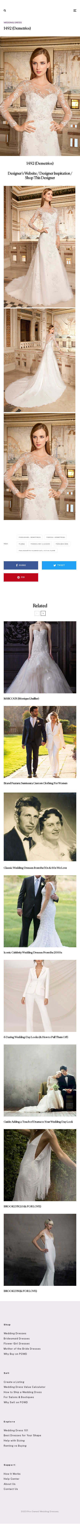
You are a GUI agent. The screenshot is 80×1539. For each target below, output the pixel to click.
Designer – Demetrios (30, 537)
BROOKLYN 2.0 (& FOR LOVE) (22, 1206)
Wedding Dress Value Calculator (25, 1387)
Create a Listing (14, 1382)
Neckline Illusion (41, 544)
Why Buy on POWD (15, 1354)
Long (22, 544)
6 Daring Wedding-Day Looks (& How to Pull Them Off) (36, 1037)
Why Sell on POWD (16, 1402)
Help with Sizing (14, 1440)
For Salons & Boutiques (19, 1397)
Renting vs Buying (15, 1445)
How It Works (12, 1473)
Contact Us (11, 1489)
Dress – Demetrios (56, 537)
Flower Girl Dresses (17, 1343)
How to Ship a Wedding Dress (23, 1392)
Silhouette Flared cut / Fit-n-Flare (37, 550)
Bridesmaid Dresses (17, 1338)
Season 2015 (62, 544)
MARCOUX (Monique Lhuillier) (21, 698)
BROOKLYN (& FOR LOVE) (20, 1291)
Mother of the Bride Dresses (22, 1348)
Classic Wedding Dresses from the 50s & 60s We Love (35, 868)
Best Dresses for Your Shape (22, 1435)
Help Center (12, 1478)
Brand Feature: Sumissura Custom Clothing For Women (35, 783)
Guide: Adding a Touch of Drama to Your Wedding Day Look (38, 1121)
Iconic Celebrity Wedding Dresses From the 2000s (33, 952)
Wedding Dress (13, 22)
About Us (10, 1484)
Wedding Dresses (15, 1333)
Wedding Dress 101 (16, 1430)
